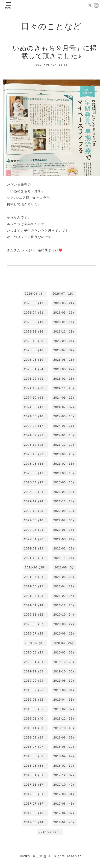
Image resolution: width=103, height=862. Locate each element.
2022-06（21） (35, 529)
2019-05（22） (35, 699)
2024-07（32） (64, 407)
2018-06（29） (64, 746)
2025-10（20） (35, 341)
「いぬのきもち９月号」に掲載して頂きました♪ (51, 52)
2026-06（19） (35, 303)
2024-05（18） (64, 416)
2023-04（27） (35, 482)
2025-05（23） (64, 359)
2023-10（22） (35, 454)
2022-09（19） (64, 510)
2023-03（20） (64, 482)
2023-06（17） (35, 473)
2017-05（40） (35, 813)
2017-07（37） (35, 803)
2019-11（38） (35, 671)
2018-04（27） (64, 756)
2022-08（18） (35, 520)
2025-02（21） (35, 378)
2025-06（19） (35, 359)
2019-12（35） (64, 661)
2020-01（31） (35, 661)
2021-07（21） (35, 576)
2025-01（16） (64, 378)
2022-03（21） (64, 539)
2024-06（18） (35, 416)
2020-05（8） (35, 643)
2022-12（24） (35, 501)
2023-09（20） (64, 454)
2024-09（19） (64, 397)
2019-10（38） (64, 671)
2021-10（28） (36, 567)
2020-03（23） (35, 652)
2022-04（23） (35, 539)
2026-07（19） (64, 293)
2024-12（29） (35, 388)
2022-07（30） (64, 520)
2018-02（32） (64, 765)
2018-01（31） (35, 775)
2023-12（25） (35, 444)
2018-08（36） (64, 737)
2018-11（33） (35, 728)
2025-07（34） (64, 350)
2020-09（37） (35, 624)
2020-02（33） (64, 652)
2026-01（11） (64, 322)
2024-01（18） (64, 435)
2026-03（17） (64, 312)
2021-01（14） (35, 605)
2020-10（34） (64, 614)
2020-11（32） (35, 614)
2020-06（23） (64, 633)
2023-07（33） (64, 463)
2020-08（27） (64, 624)
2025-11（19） (64, 331)
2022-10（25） (35, 510)
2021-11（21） (64, 557)
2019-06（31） (64, 690)
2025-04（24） (35, 369)
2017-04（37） (64, 813)
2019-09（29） (35, 680)
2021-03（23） (35, 595)
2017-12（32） (64, 775)
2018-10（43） (64, 728)
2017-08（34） (64, 794)
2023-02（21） (35, 491)
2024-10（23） (35, 397)
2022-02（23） (35, 548)
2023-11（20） (64, 444)
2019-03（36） (35, 709)
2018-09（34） (35, 737)
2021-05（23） (35, 586)
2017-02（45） (64, 822)
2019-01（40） (35, 718)
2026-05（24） (64, 303)
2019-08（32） (64, 680)
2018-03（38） (35, 765)
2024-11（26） (64, 388)
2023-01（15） (64, 491)
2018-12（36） (64, 718)
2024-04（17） (35, 425)
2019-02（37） (64, 709)
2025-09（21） (64, 341)
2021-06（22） (64, 576)
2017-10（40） (64, 784)
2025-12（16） (35, 331)
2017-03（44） (35, 822)
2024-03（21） (64, 425)
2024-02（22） (35, 435)
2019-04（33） (64, 699)
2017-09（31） (35, 794)
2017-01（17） (50, 831)
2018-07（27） (35, 746)
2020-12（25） (64, 605)
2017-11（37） (35, 784)
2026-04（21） (35, 312)
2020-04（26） (64, 643)
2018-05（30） (35, 756)
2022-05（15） (64, 529)
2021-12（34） (35, 557)
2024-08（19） (35, 407)
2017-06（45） (64, 803)
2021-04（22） (64, 586)
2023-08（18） (35, 463)
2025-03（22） (64, 369)
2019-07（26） (35, 690)
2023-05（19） (64, 473)
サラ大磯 (39, 856)
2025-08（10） (35, 350)
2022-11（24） (64, 501)
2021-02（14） (64, 595)
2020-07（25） (35, 633)
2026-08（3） (35, 293)
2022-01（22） (64, 548)
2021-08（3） (64, 567)
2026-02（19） (35, 322)
